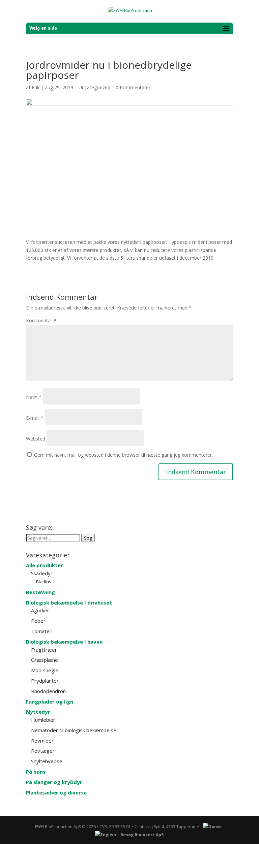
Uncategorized (94, 87)
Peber (38, 620)
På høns (36, 771)
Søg (88, 538)
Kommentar (41, 320)
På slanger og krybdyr (54, 782)
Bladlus (43, 582)
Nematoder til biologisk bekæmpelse (73, 730)
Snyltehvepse (46, 761)
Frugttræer (44, 649)
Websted (35, 438)
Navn (33, 397)
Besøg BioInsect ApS (142, 835)
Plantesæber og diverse (56, 792)
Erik (35, 87)
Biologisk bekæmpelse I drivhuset (69, 602)
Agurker (40, 610)
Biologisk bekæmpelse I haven (64, 641)
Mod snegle (44, 670)
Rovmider (42, 740)
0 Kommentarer (133, 87)
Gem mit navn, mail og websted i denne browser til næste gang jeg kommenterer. (123, 455)
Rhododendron (48, 691)
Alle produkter (44, 565)
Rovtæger (43, 750)
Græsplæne (44, 659)
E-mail (35, 418)
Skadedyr (42, 573)
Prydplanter (45, 680)
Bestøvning (40, 592)
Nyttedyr (38, 711)
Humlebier (43, 719)
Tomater (41, 631)
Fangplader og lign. (50, 701)
